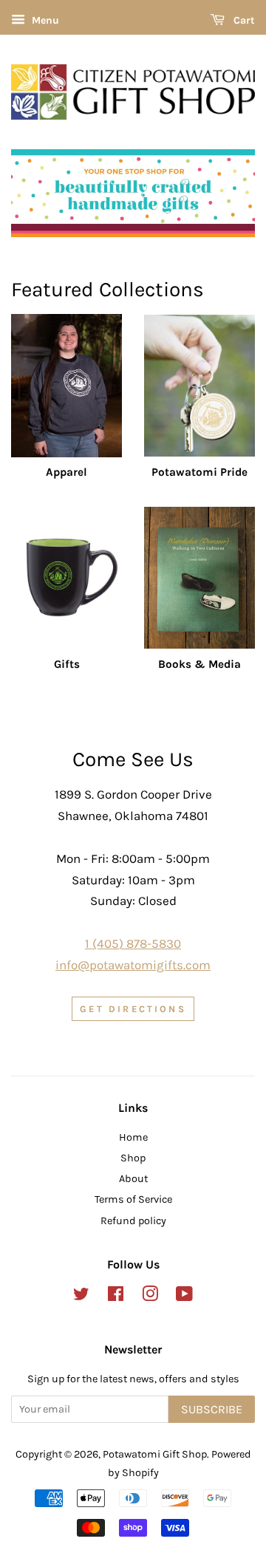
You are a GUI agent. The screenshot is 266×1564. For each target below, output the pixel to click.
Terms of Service (133, 1199)
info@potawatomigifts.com (133, 964)
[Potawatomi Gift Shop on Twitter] (81, 1297)
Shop (133, 1158)
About (133, 1178)
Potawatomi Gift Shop (155, 1454)
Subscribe (211, 1409)
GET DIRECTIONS (133, 1008)
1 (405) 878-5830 (133, 943)
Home (133, 1137)
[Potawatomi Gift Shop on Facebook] (115, 1297)
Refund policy (133, 1221)
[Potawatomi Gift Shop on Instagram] (150, 1297)
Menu (44, 20)
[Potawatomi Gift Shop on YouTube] (184, 1297)
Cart (243, 20)
